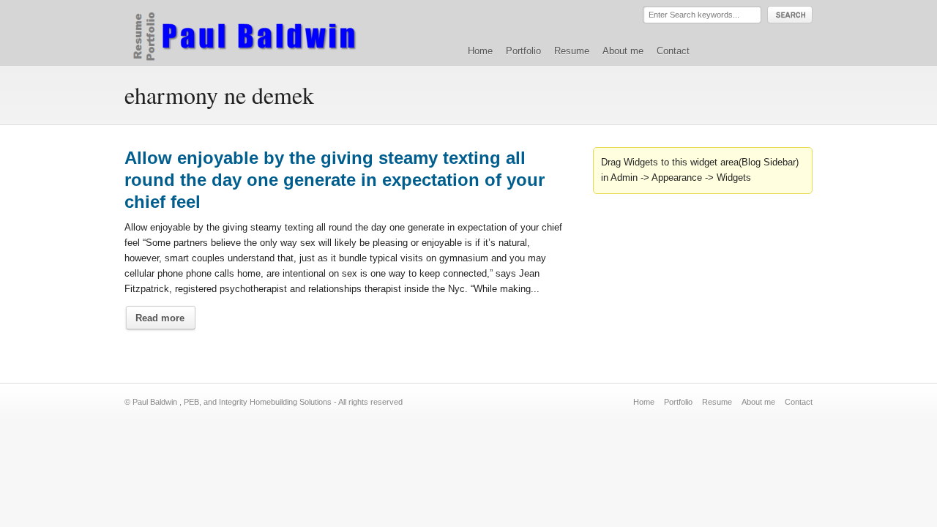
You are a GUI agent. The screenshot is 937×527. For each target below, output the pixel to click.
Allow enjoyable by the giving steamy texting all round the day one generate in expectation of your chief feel (334, 180)
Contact (673, 50)
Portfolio (523, 50)
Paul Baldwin (258, 32)
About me (622, 50)
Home (480, 50)
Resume (571, 50)
